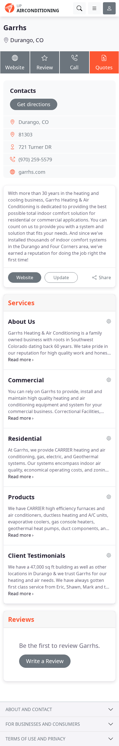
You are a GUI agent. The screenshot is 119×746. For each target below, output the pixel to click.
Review (45, 67)
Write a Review (45, 661)
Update (61, 277)
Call (74, 67)
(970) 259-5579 (35, 159)
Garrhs (14, 27)
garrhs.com (32, 172)
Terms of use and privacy (35, 739)
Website (14, 67)
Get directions (33, 104)
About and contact (29, 709)
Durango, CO (27, 40)
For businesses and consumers (43, 724)
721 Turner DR (35, 147)
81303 (25, 134)
